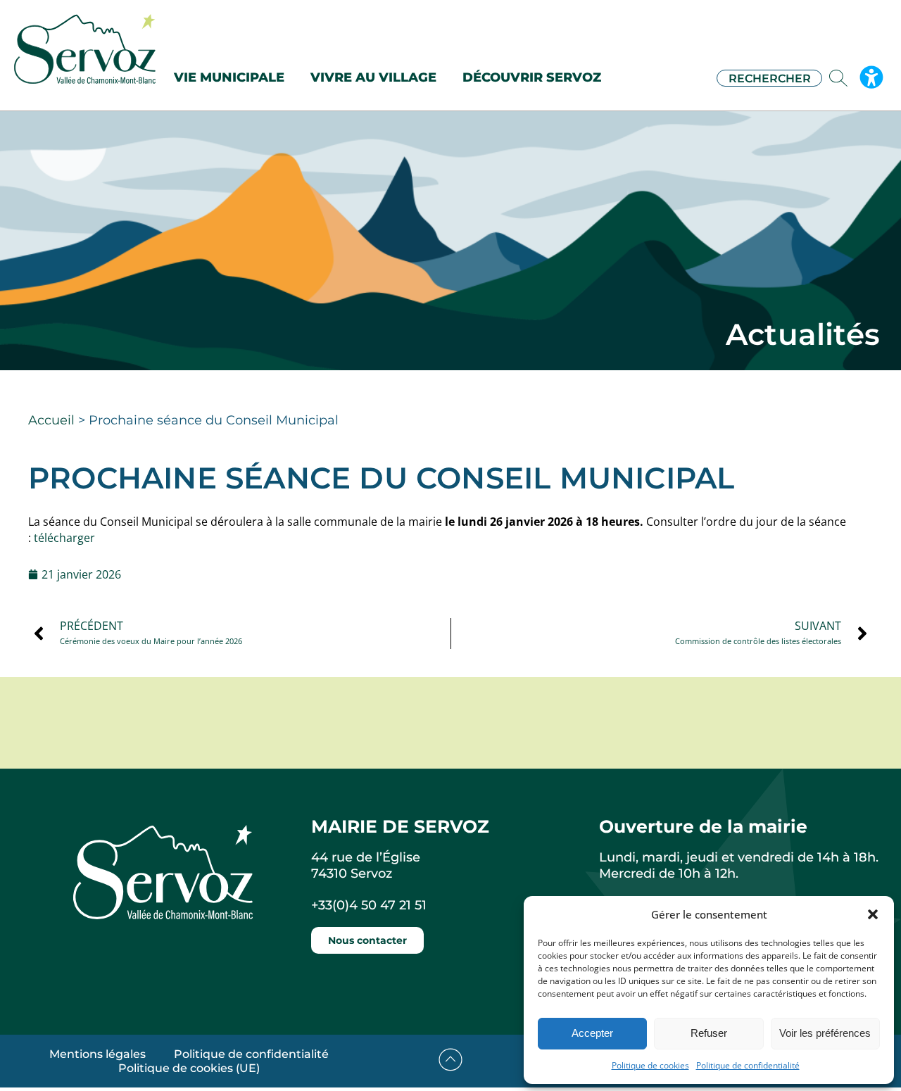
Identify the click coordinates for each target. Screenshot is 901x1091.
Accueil (51, 420)
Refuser (709, 1033)
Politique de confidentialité (748, 1065)
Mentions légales (97, 1054)
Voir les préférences (825, 1033)
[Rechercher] (841, 78)
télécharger (64, 538)
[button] (873, 914)
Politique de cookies (650, 1065)
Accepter (592, 1033)
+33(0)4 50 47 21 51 (369, 905)
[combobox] (769, 78)
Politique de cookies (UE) (189, 1068)
